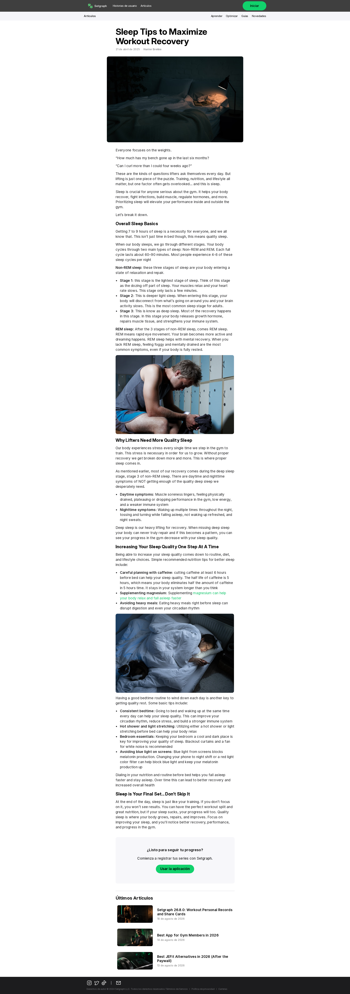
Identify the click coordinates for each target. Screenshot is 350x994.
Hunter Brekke (152, 49)
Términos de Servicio (176, 989)
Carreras (222, 989)
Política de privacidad (203, 989)
